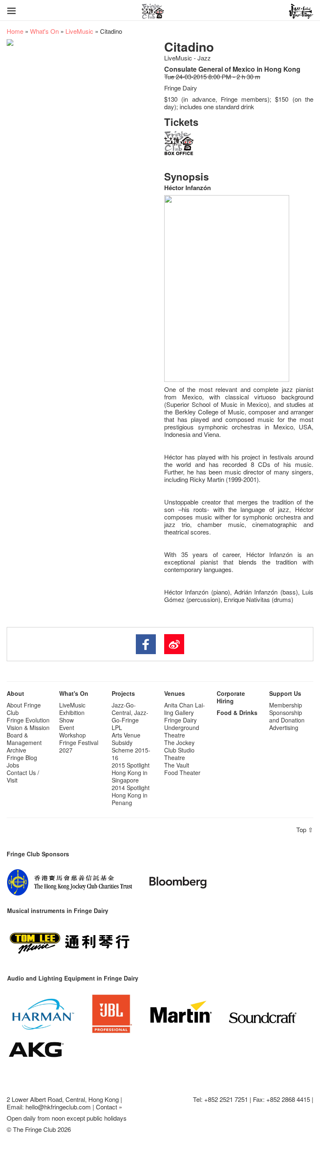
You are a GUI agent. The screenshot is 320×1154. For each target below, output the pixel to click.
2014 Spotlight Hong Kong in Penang (131, 795)
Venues (174, 693)
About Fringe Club (24, 709)
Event (66, 727)
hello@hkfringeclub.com (58, 1106)
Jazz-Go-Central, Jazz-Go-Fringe (130, 712)
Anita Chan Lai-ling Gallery (184, 709)
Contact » (109, 1106)
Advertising (283, 727)
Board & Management (24, 739)
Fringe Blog (22, 757)
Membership (285, 705)
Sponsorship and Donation (287, 716)
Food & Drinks (237, 712)
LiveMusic (79, 31)
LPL (117, 727)
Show (66, 720)
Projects (123, 693)
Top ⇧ (304, 829)
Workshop (72, 735)
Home (15, 31)
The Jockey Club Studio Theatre (179, 750)
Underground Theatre (181, 731)
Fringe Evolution (28, 720)
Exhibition (72, 712)
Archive (16, 750)
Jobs (13, 765)
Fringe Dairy (180, 720)
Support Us (285, 693)
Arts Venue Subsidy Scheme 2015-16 (131, 746)
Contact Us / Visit (23, 776)
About (15, 693)
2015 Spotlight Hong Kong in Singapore (131, 772)
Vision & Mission (28, 727)
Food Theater (182, 772)
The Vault (176, 765)
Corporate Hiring (231, 697)
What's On (44, 31)
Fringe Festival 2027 (78, 746)
